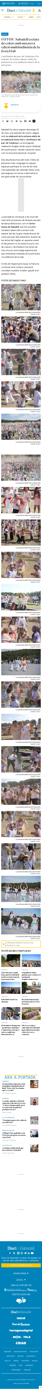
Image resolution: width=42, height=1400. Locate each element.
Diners (31, 17)
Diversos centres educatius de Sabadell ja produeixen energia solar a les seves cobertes (31, 1030)
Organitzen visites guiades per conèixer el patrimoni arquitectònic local (31, 976)
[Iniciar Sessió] (39, 10)
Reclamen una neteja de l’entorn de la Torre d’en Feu (31, 1002)
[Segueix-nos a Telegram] (25, 1253)
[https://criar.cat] (21, 1343)
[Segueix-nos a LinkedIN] (29, 1253)
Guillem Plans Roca (8, 1153)
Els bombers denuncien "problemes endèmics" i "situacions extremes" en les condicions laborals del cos (10, 1030)
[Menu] (2, 10)
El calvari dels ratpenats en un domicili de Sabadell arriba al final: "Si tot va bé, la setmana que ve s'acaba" (13, 1087)
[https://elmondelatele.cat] (21, 1337)
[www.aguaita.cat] (7, 1351)
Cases (39, 4)
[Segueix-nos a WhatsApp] (22, 1253)
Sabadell (9, 17)
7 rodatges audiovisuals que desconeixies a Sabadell (12, 1149)
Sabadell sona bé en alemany (9, 1001)
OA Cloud (26, 1383)
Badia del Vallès (8, 1130)
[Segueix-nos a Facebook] (10, 1253)
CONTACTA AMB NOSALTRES (21, 1265)
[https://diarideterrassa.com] (21, 1325)
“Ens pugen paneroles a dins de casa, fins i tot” (14, 1121)
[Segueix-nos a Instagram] (18, 1253)
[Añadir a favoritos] (34, 121)
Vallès (21, 17)
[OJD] (21, 1300)
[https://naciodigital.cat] (21, 1318)
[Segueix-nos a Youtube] (32, 1253)
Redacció (15, 105)
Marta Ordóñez (7, 1112)
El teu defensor (8, 1117)
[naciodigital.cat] (20, 1351)
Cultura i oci (7, 1145)
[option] (21, 84)
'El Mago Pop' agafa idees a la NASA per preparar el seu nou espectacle (13, 1135)
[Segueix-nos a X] (14, 1253)
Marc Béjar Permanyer (9, 1140)
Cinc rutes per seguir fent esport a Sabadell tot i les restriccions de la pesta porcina (10, 976)
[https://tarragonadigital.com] (21, 1331)
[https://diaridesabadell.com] (21, 1312)
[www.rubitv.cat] (20, 1365)
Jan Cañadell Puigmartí (9, 1093)
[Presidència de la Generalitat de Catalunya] (15, 1289)
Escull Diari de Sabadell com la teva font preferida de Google (19, 944)
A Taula (32, 4)
